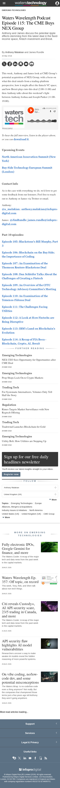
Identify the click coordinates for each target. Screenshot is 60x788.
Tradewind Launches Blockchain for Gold (23, 426)
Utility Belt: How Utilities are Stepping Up (24, 441)
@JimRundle (18, 220)
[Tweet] (4, 64)
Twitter (19, 758)
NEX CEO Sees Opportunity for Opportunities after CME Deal (29, 361)
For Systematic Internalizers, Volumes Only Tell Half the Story (27, 393)
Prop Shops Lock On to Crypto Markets (22, 377)
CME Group (49, 514)
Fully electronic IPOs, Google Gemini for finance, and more (18, 548)
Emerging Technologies (14, 10)
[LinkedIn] (15, 64)
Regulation (9, 404)
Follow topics (14, 758)
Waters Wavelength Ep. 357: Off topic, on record (20, 579)
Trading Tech (10, 387)
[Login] (57, 3)
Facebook (35, 758)
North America (36, 510)
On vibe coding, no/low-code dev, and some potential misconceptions (20, 678)
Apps (40, 758)
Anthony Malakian (14, 52)
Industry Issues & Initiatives (14, 510)
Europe (38, 503)
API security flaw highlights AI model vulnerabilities (17, 645)
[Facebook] (9, 64)
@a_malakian (11, 209)
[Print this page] (31, 64)
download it (21, 139)
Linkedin (25, 758)
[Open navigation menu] (3, 3)
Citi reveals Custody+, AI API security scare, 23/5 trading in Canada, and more (19, 610)
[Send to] (26, 64)
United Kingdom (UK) (31, 514)
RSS (45, 758)
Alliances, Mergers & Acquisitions (17, 507)
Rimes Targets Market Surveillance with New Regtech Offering (25, 411)
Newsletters (30, 758)
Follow (30, 481)
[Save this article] (20, 64)
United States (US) (10, 514)
